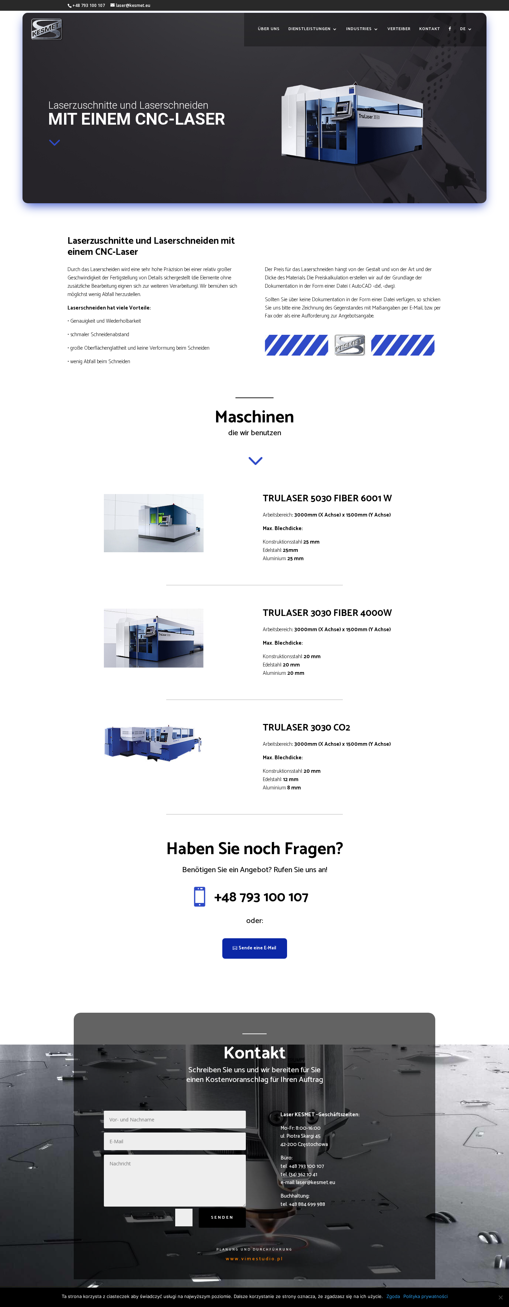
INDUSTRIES (359, 29)
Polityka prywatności (425, 1296)
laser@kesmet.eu (315, 1182)
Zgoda (393, 1296)
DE (463, 29)
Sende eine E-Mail (257, 948)
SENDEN (222, 1217)
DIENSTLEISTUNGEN (309, 29)
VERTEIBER (399, 29)
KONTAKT (429, 29)
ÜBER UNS (269, 29)
